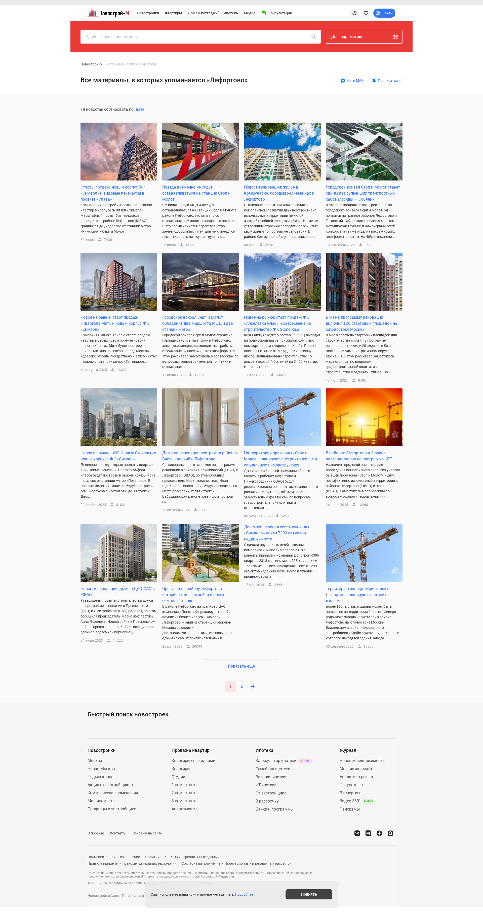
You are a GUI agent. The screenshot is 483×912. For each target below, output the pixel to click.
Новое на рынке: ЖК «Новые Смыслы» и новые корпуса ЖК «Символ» (118, 456)
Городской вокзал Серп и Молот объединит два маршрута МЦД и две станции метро (197, 323)
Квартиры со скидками (193, 760)
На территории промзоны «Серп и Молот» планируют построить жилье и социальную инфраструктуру (280, 459)
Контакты (118, 833)
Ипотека (231, 13)
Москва (95, 760)
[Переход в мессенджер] (390, 833)
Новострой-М (91, 64)
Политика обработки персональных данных (182, 857)
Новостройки (148, 13)
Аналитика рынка (356, 776)
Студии (178, 776)
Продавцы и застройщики (112, 809)
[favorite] (366, 13)
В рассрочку (267, 801)
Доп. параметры (346, 36)
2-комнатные (184, 792)
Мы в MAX (355, 81)
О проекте (96, 833)
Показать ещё (241, 666)
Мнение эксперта (356, 768)
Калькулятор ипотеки (283, 760)
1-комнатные (184, 784)
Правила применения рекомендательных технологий (132, 863)
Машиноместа (101, 800)
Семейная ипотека (273, 769)
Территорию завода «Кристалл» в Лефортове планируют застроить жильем (357, 594)
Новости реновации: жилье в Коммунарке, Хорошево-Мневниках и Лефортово (279, 193)
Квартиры (173, 13)
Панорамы (350, 809)
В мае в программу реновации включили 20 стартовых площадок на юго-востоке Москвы (361, 323)
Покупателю (351, 784)
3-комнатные (184, 800)
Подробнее (244, 894)
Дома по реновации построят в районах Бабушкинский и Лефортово (200, 456)
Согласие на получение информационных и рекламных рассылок (237, 863)
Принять (309, 894)
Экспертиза (350, 792)
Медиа (249, 13)
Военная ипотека (272, 777)
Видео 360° (356, 800)
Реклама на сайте (147, 833)
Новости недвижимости (362, 760)
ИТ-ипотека (266, 785)
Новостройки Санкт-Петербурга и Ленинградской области (136, 896)
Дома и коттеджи (203, 13)
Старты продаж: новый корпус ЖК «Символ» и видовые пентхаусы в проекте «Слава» (112, 193)
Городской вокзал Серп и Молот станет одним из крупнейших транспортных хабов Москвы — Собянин (363, 193)
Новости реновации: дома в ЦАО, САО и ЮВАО (117, 591)
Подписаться (389, 81)
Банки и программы (275, 809)
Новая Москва (101, 768)
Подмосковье (100, 776)
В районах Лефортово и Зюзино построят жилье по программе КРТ (359, 456)
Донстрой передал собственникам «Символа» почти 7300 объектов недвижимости (276, 533)
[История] (354, 13)
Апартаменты (184, 809)
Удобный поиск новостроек (112, 36)
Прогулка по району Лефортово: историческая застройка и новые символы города (193, 594)
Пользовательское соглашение (114, 857)
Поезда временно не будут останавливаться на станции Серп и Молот (196, 193)
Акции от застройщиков (110, 784)
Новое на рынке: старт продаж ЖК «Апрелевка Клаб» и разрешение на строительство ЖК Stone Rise (277, 323)
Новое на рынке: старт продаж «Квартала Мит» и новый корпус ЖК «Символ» (114, 323)
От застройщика (271, 793)
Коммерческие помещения (113, 792)
